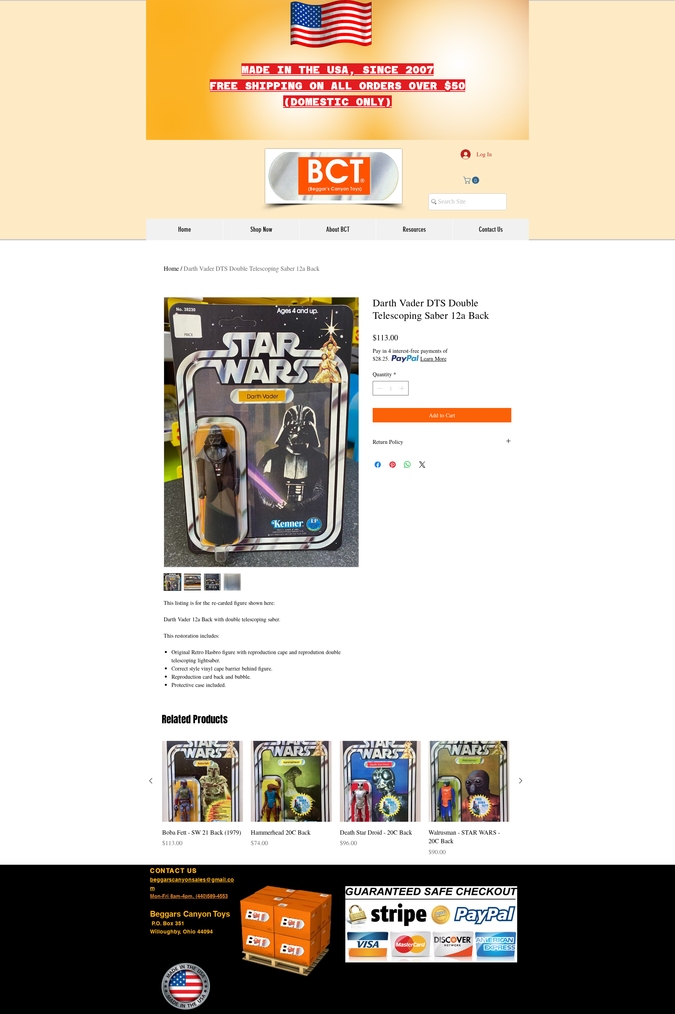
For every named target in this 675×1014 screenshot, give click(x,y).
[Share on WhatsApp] (407, 464)
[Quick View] (202, 781)
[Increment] (402, 388)
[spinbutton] (391, 388)
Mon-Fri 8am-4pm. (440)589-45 (186, 896)
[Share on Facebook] (377, 464)
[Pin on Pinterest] (392, 464)
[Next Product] (520, 780)
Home (171, 268)
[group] (335, 798)
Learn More (433, 358)
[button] (472, 180)
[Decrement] (379, 388)
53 (225, 896)
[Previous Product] (150, 780)
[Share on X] (422, 464)
